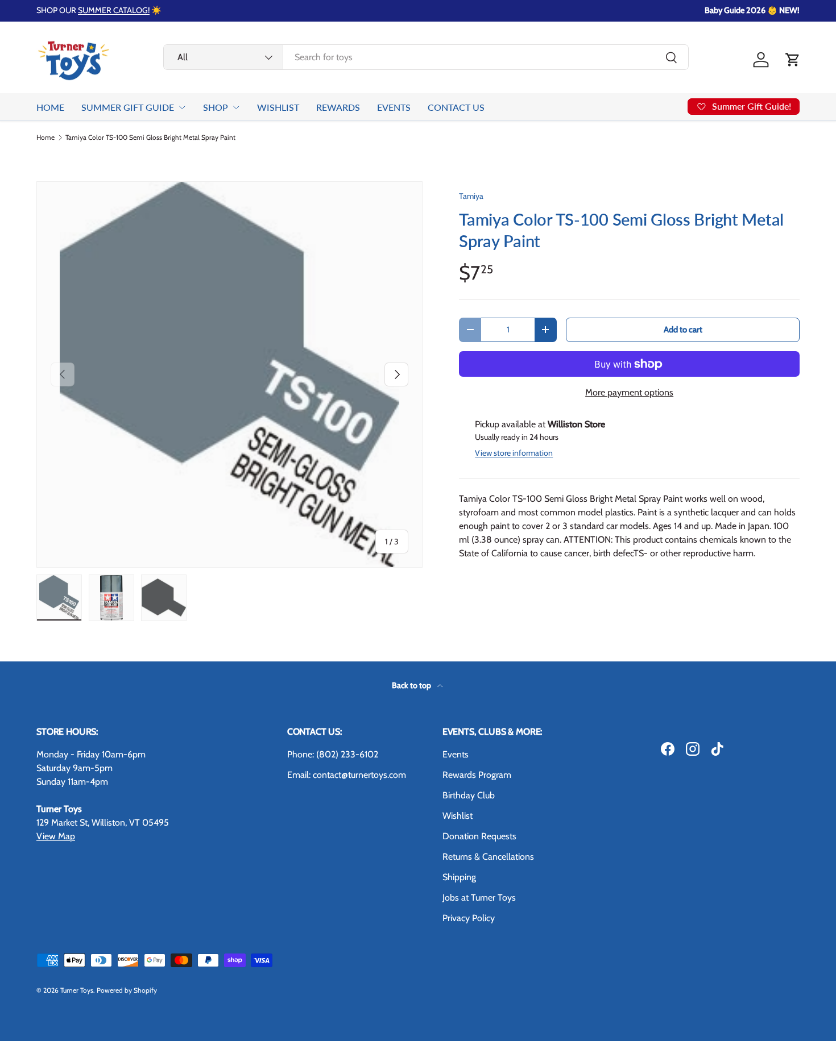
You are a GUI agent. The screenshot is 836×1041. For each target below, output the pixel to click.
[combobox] (426, 57)
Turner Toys (76, 990)
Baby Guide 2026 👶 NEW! (752, 10)
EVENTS (394, 107)
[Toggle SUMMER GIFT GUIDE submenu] (182, 107)
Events (455, 754)
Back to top (412, 685)
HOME (50, 107)
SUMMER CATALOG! (114, 10)
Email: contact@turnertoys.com (346, 774)
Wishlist (457, 815)
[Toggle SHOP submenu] (236, 107)
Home (45, 137)
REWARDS (338, 107)
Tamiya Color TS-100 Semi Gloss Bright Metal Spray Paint (150, 137)
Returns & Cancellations (488, 856)
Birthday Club (468, 795)
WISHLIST (278, 107)
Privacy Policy (468, 918)
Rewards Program (476, 774)
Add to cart (683, 329)
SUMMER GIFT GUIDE (127, 107)
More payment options (629, 392)
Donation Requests (479, 836)
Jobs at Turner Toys (479, 897)
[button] (792, 59)
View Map (55, 836)
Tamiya (471, 196)
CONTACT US (456, 107)
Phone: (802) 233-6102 (332, 754)
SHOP (215, 107)
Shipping (459, 877)
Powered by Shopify (127, 990)
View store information (514, 453)
